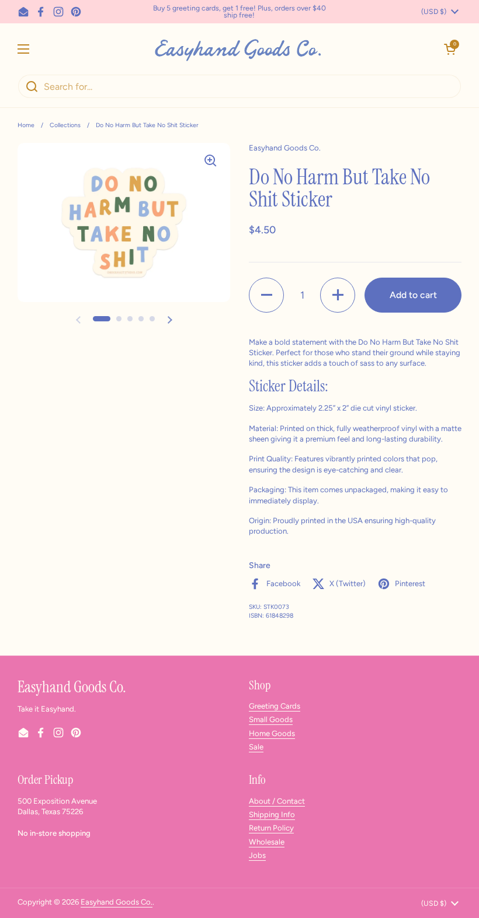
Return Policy (271, 828)
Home (26, 125)
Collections (65, 125)
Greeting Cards (274, 706)
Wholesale (266, 842)
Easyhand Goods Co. (116, 902)
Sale (256, 746)
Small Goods (271, 719)
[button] (449, 49)
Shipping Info (272, 814)
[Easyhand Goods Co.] (236, 48)
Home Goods (272, 733)
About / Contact (277, 801)
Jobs (257, 855)
